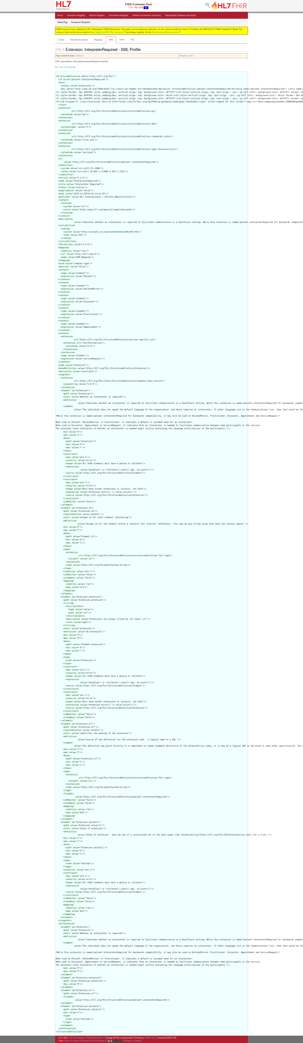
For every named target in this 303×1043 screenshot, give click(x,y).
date (61, 193)
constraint (70, 454)
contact (63, 200)
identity (67, 251)
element (66, 390)
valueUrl (74, 558)
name (61, 181)
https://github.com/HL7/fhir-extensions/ (107, 32)
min (66, 432)
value (66, 79)
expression (68, 276)
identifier (65, 165)
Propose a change (133, 1041)
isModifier (70, 501)
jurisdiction (66, 225)
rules (70, 622)
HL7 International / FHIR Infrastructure (85, 1038)
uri (63, 254)
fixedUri (69, 793)
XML (111, 39)
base (66, 438)
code (66, 235)
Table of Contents (71, 1041)
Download (68, 67)
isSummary (69, 578)
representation (72, 514)
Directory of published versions (165, 32)
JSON (121, 39)
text (61, 82)
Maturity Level (186, 55)
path (66, 393)
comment (68, 406)
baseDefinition (67, 368)
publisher (64, 197)
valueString (71, 384)
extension (64, 108)
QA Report (84, 1041)
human (70, 463)
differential (66, 923)
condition (69, 571)
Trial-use (79, 55)
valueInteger (69, 127)
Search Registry (97, 15)
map (68, 587)
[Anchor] (142, 49)
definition (70, 400)
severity (71, 460)
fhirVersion (66, 244)
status (65, 86)
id (60, 79)
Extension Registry (76, 15)
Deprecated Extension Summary (180, 15)
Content (61, 39)
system (65, 168)
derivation (65, 371)
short (67, 397)
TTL (132, 39)
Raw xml (59, 67)
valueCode (67, 114)
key (68, 457)
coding (65, 228)
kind (61, 263)
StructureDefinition (68, 76)
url (73, 111)
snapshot (64, 374)
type (64, 273)
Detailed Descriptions (79, 39)
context (63, 270)
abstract (64, 266)
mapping (63, 247)
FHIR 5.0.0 (149, 1038)
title (62, 184)
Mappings (98, 39)
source (70, 473)
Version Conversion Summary (146, 15)
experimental (66, 190)
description (66, 219)
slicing (68, 603)
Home (60, 15)
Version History (97, 1041)
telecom (66, 203)
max (66, 435)
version (63, 178)
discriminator (75, 606)
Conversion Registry (118, 15)
